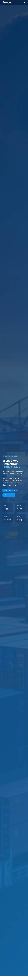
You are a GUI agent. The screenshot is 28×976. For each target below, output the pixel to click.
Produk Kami (8, 495)
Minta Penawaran (10, 490)
